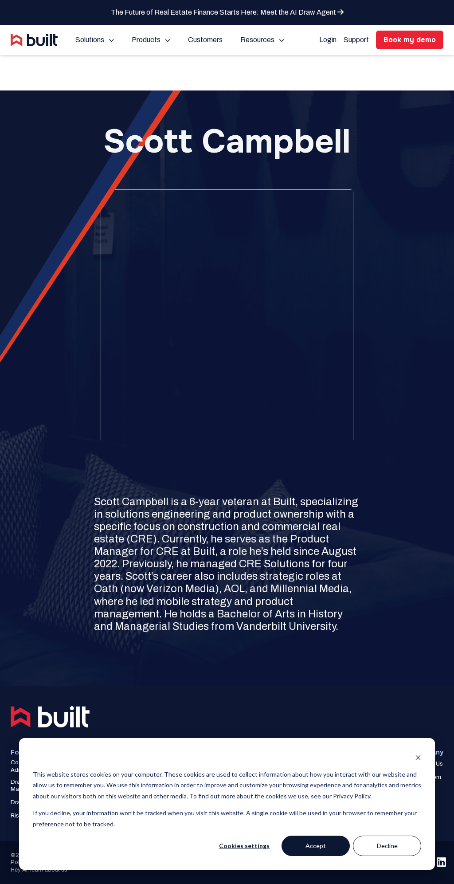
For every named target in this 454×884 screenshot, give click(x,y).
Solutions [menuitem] (89, 39)
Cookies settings (244, 845)
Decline (387, 845)
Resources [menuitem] (257, 39)
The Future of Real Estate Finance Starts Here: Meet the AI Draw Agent (224, 12)
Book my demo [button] (410, 39)
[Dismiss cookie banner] (418, 757)
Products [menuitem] (146, 39)
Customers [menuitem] (205, 39)
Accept (315, 845)
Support (356, 39)
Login (328, 39)
